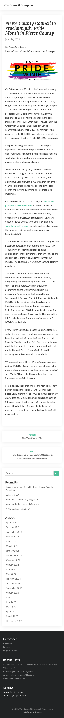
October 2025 (13, 527)
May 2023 (11, 607)
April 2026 (11, 522)
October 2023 (13, 583)
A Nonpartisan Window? (18, 509)
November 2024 (14, 555)
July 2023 (11, 597)
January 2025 (12, 550)
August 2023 (12, 592)
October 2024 (13, 560)
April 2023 (11, 611)
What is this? (12, 495)
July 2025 (11, 541)
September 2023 (14, 588)
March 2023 (12, 616)
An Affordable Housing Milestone (22, 504)
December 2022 (14, 621)
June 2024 (11, 569)
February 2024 (13, 578)
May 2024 (11, 574)
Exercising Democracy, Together (22, 499)
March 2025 (12, 546)
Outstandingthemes (32, 712)
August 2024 (12, 564)
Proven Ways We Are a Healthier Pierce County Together (29, 488)
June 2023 (11, 602)
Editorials (7, 643)
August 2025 (12, 536)
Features (7, 647)
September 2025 (14, 532)
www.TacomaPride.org (17, 225)
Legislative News (11, 650)
